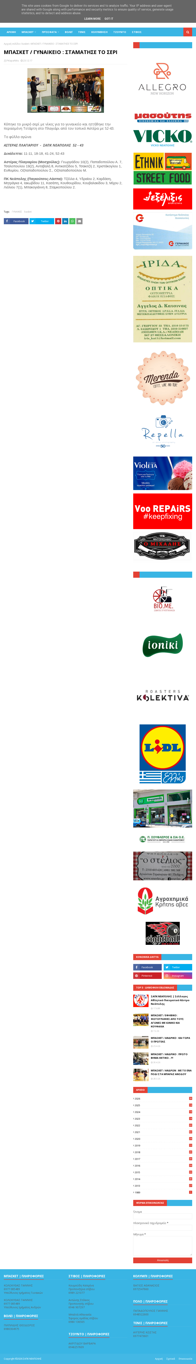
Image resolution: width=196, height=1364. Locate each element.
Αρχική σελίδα (12, 43)
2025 (163, 1105)
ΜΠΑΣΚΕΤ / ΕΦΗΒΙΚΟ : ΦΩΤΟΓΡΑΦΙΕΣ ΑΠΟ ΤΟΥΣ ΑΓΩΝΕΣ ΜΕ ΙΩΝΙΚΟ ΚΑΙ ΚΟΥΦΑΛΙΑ (167, 1021)
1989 (163, 1192)
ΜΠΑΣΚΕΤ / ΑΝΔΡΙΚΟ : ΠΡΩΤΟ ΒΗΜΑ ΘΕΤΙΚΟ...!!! (169, 1056)
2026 (163, 1098)
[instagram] (178, 975)
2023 (163, 1118)
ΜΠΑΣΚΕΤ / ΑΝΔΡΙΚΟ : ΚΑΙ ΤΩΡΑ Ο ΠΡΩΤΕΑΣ (170, 1039)
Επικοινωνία (185, 1358)
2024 (163, 1112)
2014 (163, 1179)
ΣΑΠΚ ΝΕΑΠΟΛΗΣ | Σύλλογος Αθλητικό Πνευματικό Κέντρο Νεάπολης (170, 1000)
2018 (163, 1152)
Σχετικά (171, 1358)
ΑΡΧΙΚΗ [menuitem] (11, 32)
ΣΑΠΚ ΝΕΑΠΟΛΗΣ (32, 1358)
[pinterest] (147, 975)
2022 (163, 1125)
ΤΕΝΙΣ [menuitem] (82, 32)
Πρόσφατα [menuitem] (49, 32)
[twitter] (178, 967)
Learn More (92, 18)
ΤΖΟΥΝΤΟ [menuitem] (119, 32)
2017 (163, 1159)
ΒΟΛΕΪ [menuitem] (68, 32)
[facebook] (147, 967)
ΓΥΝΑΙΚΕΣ (17, 211)
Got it (109, 18)
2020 (163, 1139)
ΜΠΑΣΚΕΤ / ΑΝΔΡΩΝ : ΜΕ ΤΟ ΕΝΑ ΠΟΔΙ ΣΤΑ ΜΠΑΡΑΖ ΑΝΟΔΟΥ (171, 1072)
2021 (163, 1132)
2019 (163, 1145)
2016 (163, 1165)
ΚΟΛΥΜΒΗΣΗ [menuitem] (99, 32)
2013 (163, 1185)
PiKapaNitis (13, 60)
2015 (163, 1172)
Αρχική (159, 1358)
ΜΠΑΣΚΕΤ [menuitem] (28, 32)
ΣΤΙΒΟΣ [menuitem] (137, 32)
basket (25, 43)
